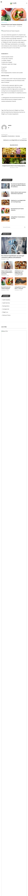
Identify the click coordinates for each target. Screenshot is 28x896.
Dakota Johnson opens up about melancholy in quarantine (6, 272)
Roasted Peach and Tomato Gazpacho (5, 287)
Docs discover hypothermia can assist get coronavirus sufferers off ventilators (12, 256)
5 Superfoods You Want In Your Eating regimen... (14, 165)
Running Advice (5, 306)
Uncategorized (5, 309)
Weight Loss (5, 312)
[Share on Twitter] (16, 120)
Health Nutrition (4, 22)
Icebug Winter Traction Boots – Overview (20, 287)
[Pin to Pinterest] (19, 120)
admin (4, 26)
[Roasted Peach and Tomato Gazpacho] (7, 281)
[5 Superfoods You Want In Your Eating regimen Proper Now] (14, 156)
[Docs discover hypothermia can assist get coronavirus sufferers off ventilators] (14, 245)
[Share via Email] (23, 120)
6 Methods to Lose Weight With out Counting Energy (19, 272)
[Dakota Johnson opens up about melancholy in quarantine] (7, 265)
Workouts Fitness (6, 315)
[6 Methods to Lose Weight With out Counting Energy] (21, 265)
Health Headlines (6, 299)
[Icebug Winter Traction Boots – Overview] (21, 281)
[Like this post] (10, 119)
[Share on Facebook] (14, 120)
